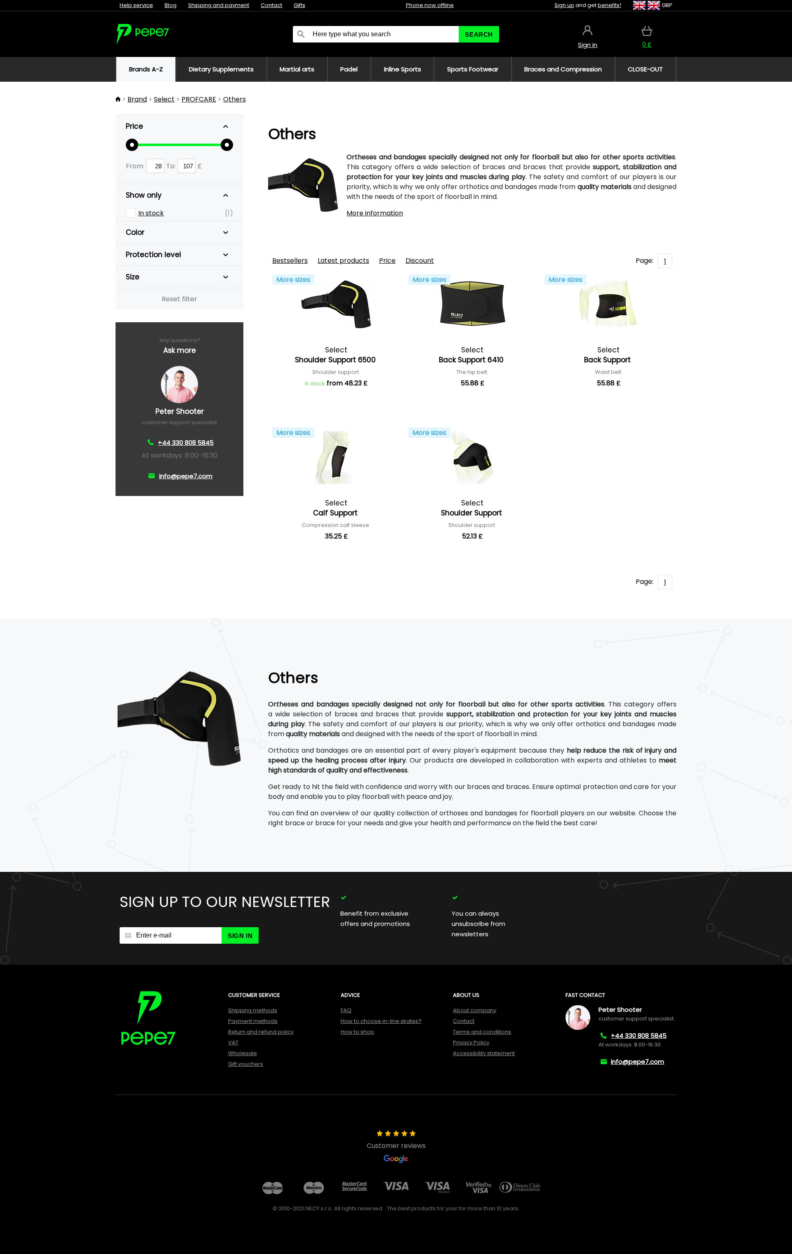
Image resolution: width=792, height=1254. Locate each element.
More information (374, 213)
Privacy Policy (471, 1042)
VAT (233, 1042)
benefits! (609, 5)
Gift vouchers (245, 1064)
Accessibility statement (484, 1053)
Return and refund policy (261, 1032)
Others (234, 99)
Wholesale (242, 1053)
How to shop (357, 1032)
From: (136, 166)
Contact (271, 5)
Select (164, 99)
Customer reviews (396, 1145)
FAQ (346, 1010)
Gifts (299, 5)
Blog (171, 5)
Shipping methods (252, 1010)
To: (171, 166)
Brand (137, 99)
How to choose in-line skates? (381, 1021)
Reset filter (179, 299)
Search (479, 34)
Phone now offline (430, 5)
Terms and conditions (482, 1032)
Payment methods (253, 1021)
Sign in (240, 935)
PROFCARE (199, 99)
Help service (136, 5)
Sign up (564, 5)
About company (474, 1010)
